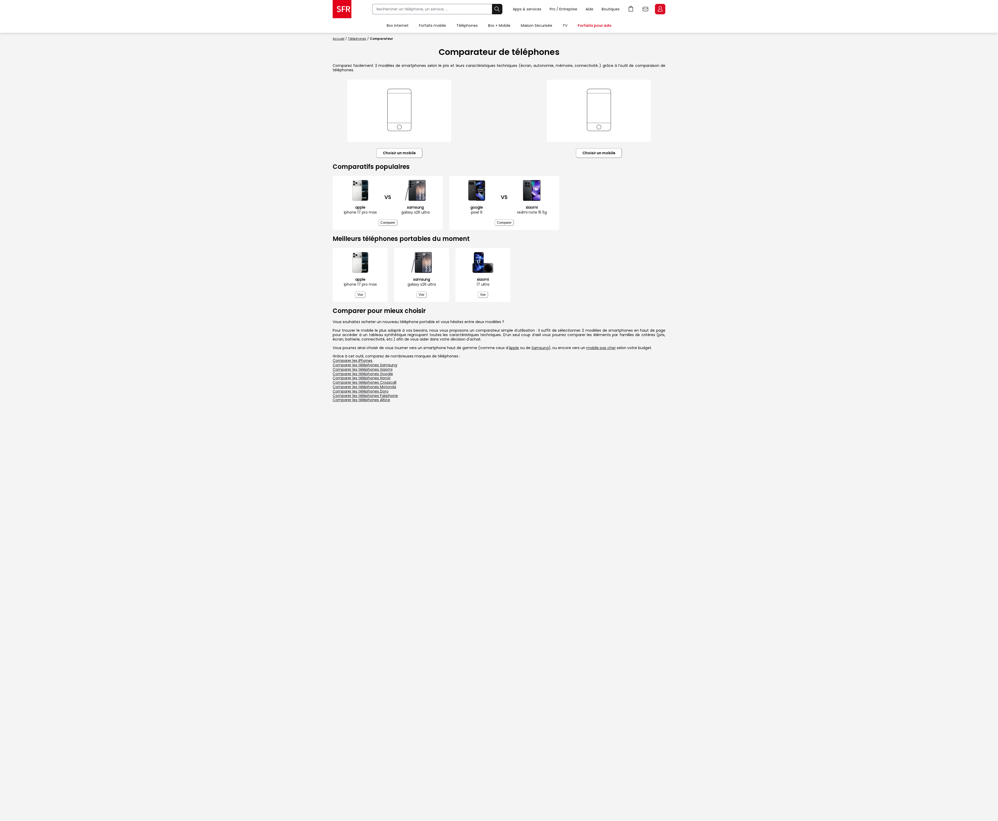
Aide (589, 9)
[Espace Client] (659, 9)
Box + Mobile (499, 25)
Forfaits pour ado (595, 25)
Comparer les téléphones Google (363, 373)
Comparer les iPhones (352, 360)
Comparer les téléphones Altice (361, 399)
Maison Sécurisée (536, 25)
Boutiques (611, 9)
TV (565, 25)
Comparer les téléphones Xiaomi (362, 369)
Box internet (398, 25)
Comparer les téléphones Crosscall (364, 382)
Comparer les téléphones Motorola (364, 386)
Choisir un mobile (399, 153)
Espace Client (660, 9)
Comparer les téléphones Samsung (365, 365)
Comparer (387, 223)
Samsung (540, 347)
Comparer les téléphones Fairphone (365, 395)
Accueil (338, 38)
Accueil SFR (342, 9)
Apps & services (527, 9)
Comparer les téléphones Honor (362, 378)
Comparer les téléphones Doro (361, 391)
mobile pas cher (601, 347)
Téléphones (467, 25)
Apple (514, 347)
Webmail (645, 9)
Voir (360, 295)
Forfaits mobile (432, 25)
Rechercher (497, 9)
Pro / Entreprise (563, 9)
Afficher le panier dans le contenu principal (631, 9)
